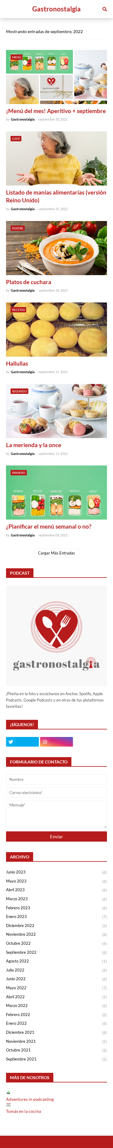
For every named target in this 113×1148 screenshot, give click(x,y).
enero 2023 (56, 916)
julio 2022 (56, 970)
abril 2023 (56, 889)
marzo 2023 (56, 898)
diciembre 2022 (56, 925)
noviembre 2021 (56, 1041)
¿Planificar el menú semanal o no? (48, 526)
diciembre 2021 (56, 1032)
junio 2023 (56, 872)
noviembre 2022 (56, 934)
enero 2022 (56, 1023)
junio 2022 (56, 978)
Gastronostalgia (56, 9)
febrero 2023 (56, 907)
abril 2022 (56, 996)
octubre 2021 (56, 1050)
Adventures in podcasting (30, 1099)
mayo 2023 (56, 881)
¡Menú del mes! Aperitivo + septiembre (56, 110)
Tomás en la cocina (23, 1111)
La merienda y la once (33, 444)
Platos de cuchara (28, 281)
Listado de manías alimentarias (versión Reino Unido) (56, 196)
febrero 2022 (56, 1014)
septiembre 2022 (56, 952)
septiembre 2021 (56, 1059)
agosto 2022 (56, 961)
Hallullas (17, 363)
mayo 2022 (56, 987)
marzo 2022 (56, 1005)
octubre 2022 (56, 943)
